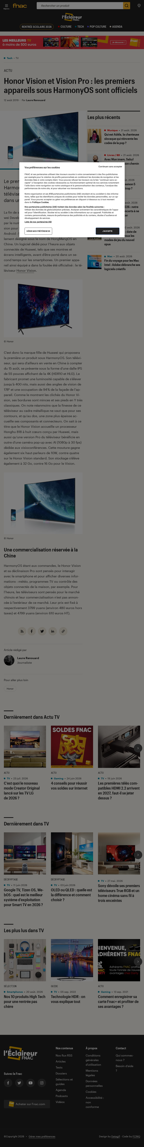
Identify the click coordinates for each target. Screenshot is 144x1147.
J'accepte (108, 231)
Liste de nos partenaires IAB (38, 222)
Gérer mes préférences (38, 231)
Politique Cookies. (40, 202)
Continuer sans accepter (110, 166)
